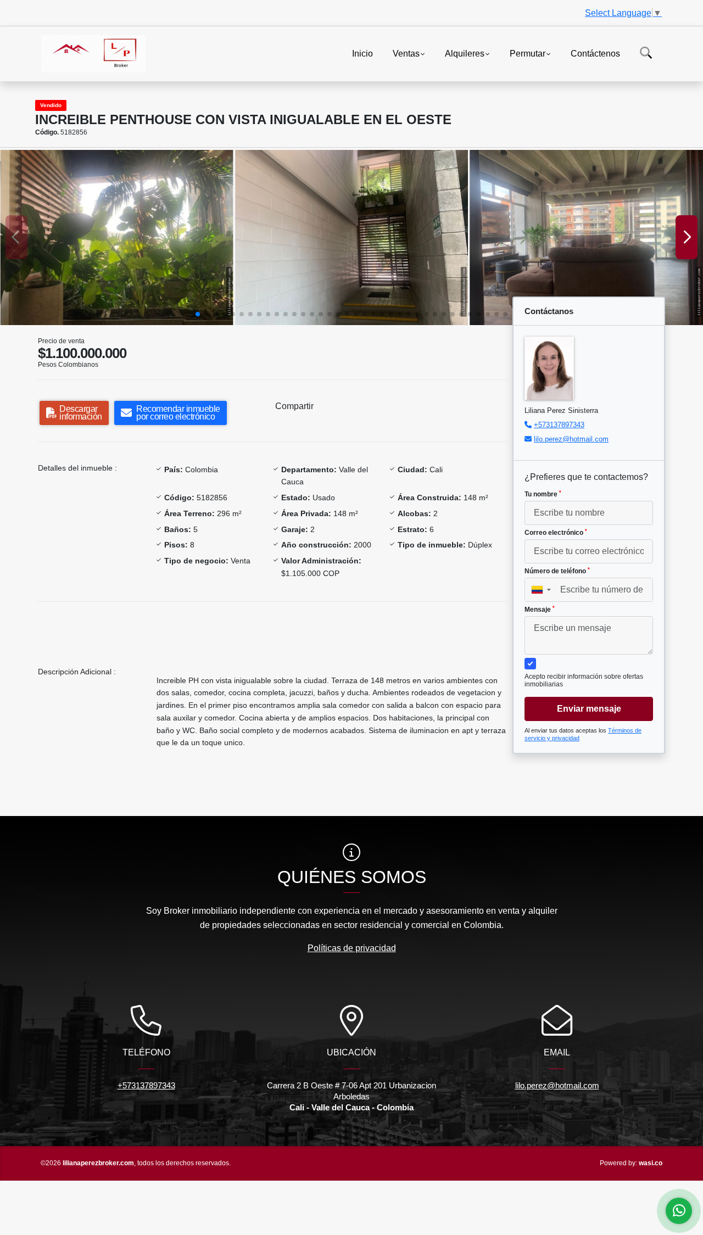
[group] (116, 237)
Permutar (527, 53)
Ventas (406, 53)
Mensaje (540, 609)
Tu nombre (543, 494)
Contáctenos (595, 53)
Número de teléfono (557, 571)
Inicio (362, 53)
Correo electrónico (556, 532)
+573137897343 (559, 425)
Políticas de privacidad (352, 948)
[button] (198, 314)
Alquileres (464, 53)
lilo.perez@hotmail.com (571, 439)
